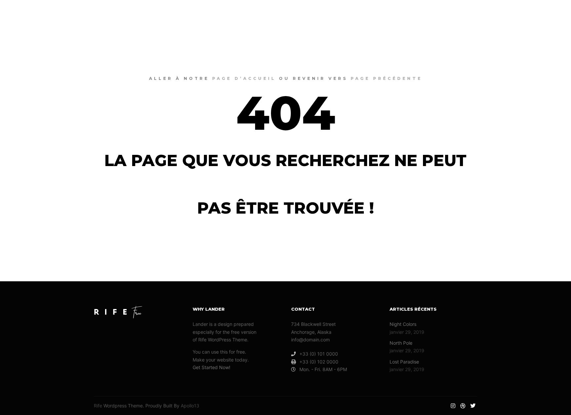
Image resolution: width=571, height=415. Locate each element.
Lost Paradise (404, 361)
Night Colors (403, 324)
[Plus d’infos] (513, 13)
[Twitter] (553, 13)
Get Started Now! (211, 367)
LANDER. (33, 13)
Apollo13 (190, 405)
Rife (98, 405)
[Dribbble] (543, 13)
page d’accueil (244, 78)
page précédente (386, 78)
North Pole (401, 343)
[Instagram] (533, 13)
